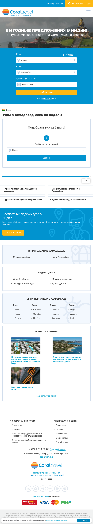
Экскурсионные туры (24, 283)
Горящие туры (62, 434)
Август (18, 318)
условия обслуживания (74, 513)
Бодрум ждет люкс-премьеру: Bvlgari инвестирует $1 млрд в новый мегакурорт (67, 359)
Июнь (17, 310)
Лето (15, 305)
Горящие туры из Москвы (44, 473)
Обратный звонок (58, 449)
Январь (55, 314)
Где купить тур (46, 457)
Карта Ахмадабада (60, 257)
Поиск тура (61, 425)
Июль (17, 314)
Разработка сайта (41, 496)
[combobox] (66, 54)
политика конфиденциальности (54, 513)
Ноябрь (36, 318)
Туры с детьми (59, 283)
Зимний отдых (62, 438)
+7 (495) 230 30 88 (55, 4)
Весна (72, 305)
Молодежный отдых (62, 279)
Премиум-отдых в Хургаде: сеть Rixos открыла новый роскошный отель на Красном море (25, 360)
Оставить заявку (13, 232)
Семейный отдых (22, 279)
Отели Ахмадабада (21, 257)
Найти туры (46, 92)
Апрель (73, 314)
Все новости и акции (46, 396)
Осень (34, 305)
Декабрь (56, 310)
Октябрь (37, 314)
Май (72, 318)
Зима (53, 305)
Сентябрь (37, 310)
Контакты (16, 429)
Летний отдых (62, 442)
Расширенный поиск (46, 98)
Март (72, 310)
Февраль (56, 318)
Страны (59, 429)
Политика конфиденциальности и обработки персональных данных (27, 435)
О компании (17, 425)
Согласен (84, 520)
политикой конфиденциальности (57, 520)
